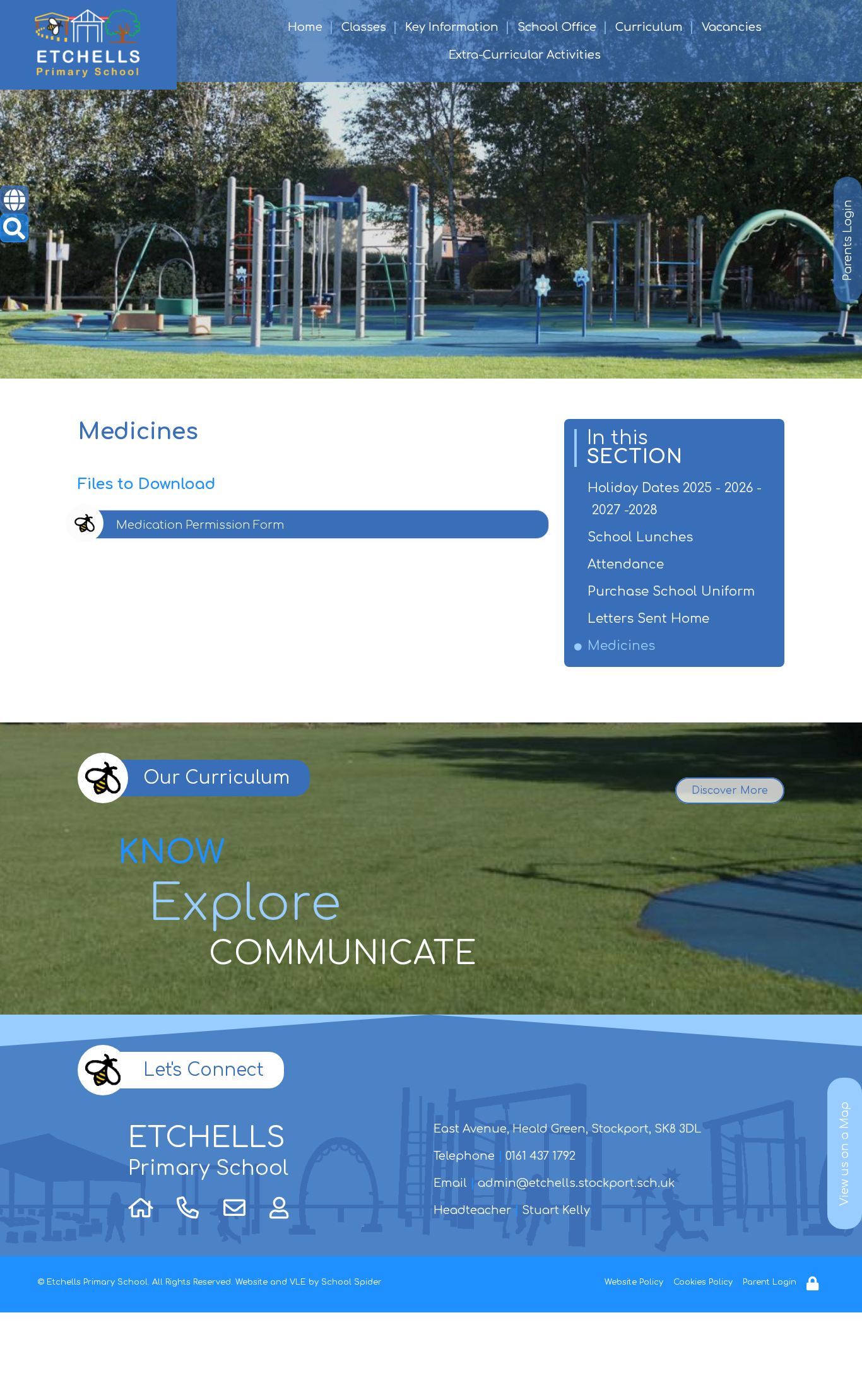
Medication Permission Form (200, 525)
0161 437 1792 (540, 1156)
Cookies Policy (703, 1282)
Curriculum (649, 27)
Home (305, 27)
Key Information (452, 27)
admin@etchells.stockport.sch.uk (576, 1183)
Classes (363, 27)
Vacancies (732, 27)
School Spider (351, 1282)
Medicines (623, 646)
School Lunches (642, 537)
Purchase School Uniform (673, 591)
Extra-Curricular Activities (525, 55)
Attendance (628, 564)
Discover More (730, 790)
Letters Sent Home (650, 618)
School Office (556, 27)
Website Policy (634, 1282)
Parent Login (769, 1282)
